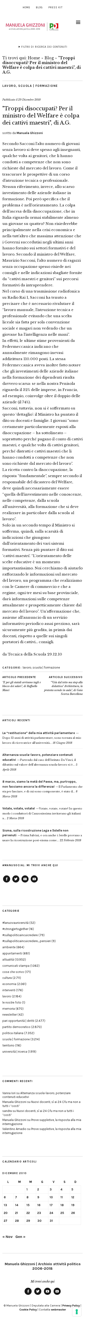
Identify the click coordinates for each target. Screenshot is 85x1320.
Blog (39, 7)
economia (9, 984)
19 (72, 1205)
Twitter (15, 882)
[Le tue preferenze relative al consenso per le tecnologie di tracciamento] (76, 1311)
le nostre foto (11, 1002)
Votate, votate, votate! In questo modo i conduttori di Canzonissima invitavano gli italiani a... (42, 813)
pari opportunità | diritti (18, 1021)
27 (5, 1220)
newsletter (9, 1014)
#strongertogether (15, 929)
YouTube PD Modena (34, 882)
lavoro (9, 86)
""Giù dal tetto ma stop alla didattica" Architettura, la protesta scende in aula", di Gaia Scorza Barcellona (63, 686)
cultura (7, 978)
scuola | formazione (38, 86)
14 (16, 1205)
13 (5, 1205)
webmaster (58, 1309)
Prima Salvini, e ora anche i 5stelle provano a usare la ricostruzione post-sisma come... (42, 835)
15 (28, 1205)
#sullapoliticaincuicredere (20, 935)
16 (38, 1205)
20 (6, 1213)
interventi (8, 990)
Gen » (20, 1236)
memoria (8, 1008)
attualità (8, 959)
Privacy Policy (71, 1305)
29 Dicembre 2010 (29, 99)
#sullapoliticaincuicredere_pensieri (26, 941)
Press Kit (55, 7)
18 (62, 1205)
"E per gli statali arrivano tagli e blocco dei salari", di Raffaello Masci (21, 684)
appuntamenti (12, 953)
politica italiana (12, 1033)
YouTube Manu (25, 882)
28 (17, 1220)
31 (51, 1220)
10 (51, 1197)
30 (39, 1220)
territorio (8, 1045)
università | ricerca (14, 1051)
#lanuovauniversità (15, 923)
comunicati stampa (16, 965)
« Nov (7, 1236)
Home (26, 7)
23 (39, 1213)
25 (62, 1213)
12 (72, 1197)
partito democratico (16, 1027)
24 (51, 1213)
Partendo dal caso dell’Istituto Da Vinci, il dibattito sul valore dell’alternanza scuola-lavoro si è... (39, 759)
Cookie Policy (28, 1309)
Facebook (6, 882)
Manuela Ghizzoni (30, 133)
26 (73, 1213)
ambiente (9, 947)
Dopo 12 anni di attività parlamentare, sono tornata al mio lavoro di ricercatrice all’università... (41, 737)
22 (28, 1213)
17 (51, 1205)
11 (61, 1197)
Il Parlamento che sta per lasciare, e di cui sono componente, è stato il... (42, 786)
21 (16, 1213)
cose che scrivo (13, 972)
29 (28, 1220)
